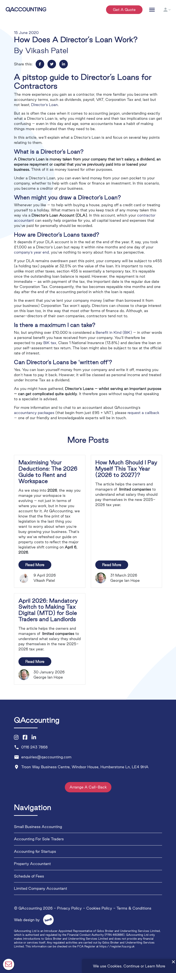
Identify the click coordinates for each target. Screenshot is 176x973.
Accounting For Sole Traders (39, 839)
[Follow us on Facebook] (25, 737)
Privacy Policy (69, 908)
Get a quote (124, 10)
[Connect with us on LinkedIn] (34, 737)
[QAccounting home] (26, 9)
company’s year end (31, 252)
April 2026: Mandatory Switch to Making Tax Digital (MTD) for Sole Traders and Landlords (48, 609)
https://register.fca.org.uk (117, 946)
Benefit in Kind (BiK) (114, 332)
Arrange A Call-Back (88, 787)
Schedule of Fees (29, 876)
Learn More (155, 966)
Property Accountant (32, 864)
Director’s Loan (44, 105)
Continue (131, 966)
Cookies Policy (99, 908)
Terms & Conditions (134, 908)
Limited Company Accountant (40, 888)
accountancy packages (34, 413)
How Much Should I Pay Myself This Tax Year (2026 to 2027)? (126, 468)
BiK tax (49, 343)
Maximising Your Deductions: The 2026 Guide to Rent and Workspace (47, 471)
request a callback (143, 413)
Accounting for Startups (35, 851)
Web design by (31, 920)
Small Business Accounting (38, 826)
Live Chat (8, 964)
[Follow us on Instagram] (16, 737)
